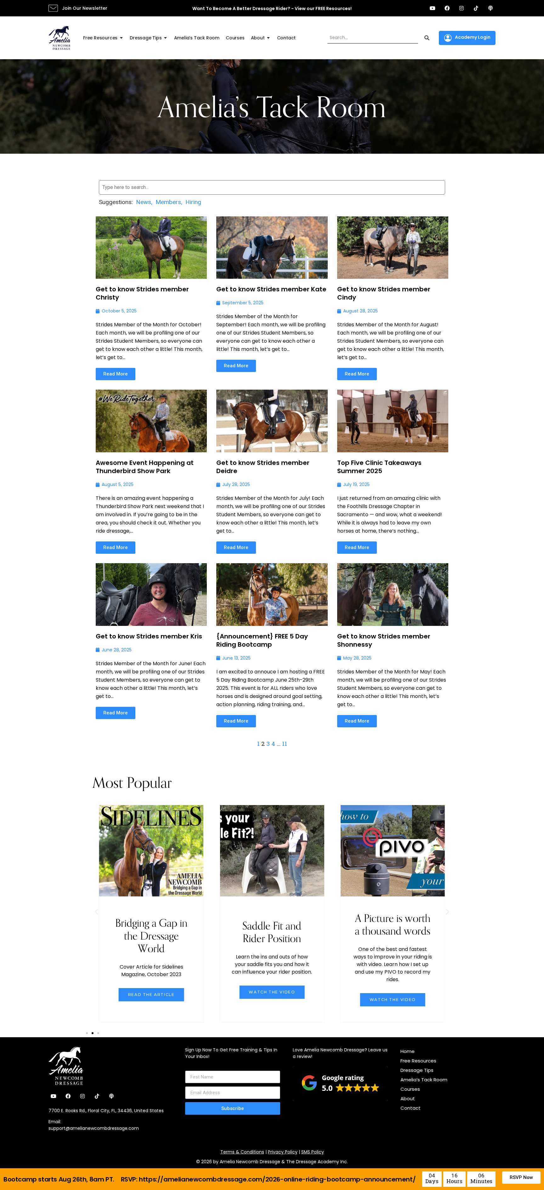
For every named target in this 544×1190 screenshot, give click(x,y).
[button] (96, 911)
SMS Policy (312, 1152)
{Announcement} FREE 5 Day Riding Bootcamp (262, 640)
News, (144, 202)
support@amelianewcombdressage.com (93, 1128)
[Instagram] (461, 8)
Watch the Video (272, 992)
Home (407, 1051)
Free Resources (418, 1060)
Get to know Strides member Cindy (383, 293)
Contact (410, 1108)
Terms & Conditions (242, 1152)
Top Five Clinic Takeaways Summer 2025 (379, 466)
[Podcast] (490, 8)
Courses (410, 1089)
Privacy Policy (283, 1152)
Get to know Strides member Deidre (262, 466)
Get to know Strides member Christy (142, 293)
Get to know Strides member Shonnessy (383, 640)
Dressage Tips (417, 1070)
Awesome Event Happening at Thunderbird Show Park (145, 466)
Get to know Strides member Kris (149, 636)
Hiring (193, 202)
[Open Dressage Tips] (165, 38)
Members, (169, 202)
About (407, 1098)
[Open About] (268, 38)
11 (284, 743)
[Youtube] (433, 8)
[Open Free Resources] (121, 38)
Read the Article (151, 994)
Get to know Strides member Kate (271, 289)
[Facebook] (447, 8)
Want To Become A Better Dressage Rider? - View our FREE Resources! (272, 8)
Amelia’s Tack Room (423, 1079)
